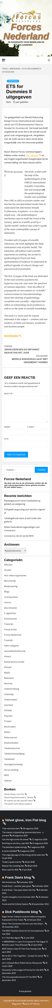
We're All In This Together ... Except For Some (22, 955)
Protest (7, 721)
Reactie (9, 393)
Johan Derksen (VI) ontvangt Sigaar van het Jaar (21, 349)
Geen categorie (11, 645)
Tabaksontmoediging (14, 753)
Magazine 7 (17, 1003)
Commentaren (11, 597)
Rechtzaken (10, 726)
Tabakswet (9, 759)
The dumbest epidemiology (14, 847)
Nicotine (8, 683)
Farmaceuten (10, 618)
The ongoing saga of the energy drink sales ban (23, 854)
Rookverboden (11, 742)
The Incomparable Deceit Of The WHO (19, 977)
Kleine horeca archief (14, 661)
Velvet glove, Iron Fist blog (25, 820)
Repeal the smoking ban (13, 865)
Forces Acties (10, 629)
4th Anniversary (9, 882)
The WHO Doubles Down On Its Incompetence (23, 930)
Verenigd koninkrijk (13, 764)
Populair (8, 715)
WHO (6, 775)
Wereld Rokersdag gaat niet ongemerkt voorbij (30, 359)
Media (7, 672)
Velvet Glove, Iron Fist (14, 794)
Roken (7, 732)
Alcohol (7, 570)
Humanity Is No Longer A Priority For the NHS (23, 970)
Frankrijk (8, 640)
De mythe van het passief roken (18, 800)
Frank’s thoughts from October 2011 (18, 897)
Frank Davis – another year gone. (16, 886)
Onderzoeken (10, 699)
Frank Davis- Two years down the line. (19, 890)
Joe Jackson (32, 155)
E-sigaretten (10, 613)
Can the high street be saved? (15, 839)
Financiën (8, 624)
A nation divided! (9, 851)
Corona (7, 602)
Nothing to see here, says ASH (15, 843)
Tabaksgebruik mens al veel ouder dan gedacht (22, 520)
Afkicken (8, 564)
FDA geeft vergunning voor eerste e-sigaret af (24, 511)
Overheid (8, 705)
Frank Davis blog (18, 877)
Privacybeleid (25, 991)
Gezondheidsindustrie (14, 651)
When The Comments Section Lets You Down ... (23, 923)
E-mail (31, 426)
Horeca (7, 656)
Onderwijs (9, 694)
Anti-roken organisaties (15, 575)
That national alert (11, 828)
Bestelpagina (11, 335)
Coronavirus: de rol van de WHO (19, 535)
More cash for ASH (10, 869)
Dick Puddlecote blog (21, 912)
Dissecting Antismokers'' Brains (18, 797)
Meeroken (13, 81)
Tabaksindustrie (12, 748)
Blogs (6, 591)
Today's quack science (12, 862)
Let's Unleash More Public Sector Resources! (22, 962)
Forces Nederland (26, 31)
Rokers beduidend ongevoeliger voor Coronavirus (22, 529)
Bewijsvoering (10, 586)
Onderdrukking (11, 688)
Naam (7, 426)
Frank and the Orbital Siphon (15, 904)
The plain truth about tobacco (18, 803)
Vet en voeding (11, 769)
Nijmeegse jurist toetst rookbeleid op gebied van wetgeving (22, 502)
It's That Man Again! (11, 937)
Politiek (8, 710)
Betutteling (10, 580)
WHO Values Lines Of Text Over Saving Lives (21, 948)
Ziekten (8, 780)
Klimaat (8, 667)
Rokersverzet (10, 737)
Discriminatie (10, 607)
